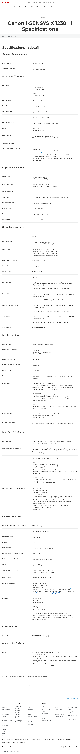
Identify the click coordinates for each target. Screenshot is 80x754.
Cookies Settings (21, 742)
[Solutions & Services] (56, 7)
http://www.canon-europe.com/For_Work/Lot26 (47, 593)
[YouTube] (77, 746)
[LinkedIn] (69, 746)
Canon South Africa (7, 746)
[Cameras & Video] (24, 7)
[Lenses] (29, 7)
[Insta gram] (65, 746)
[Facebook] (61, 746)
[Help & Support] (67, 7)
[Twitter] (73, 746)
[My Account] (76, 3)
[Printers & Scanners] (43, 7)
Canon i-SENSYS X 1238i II (8, 36)
